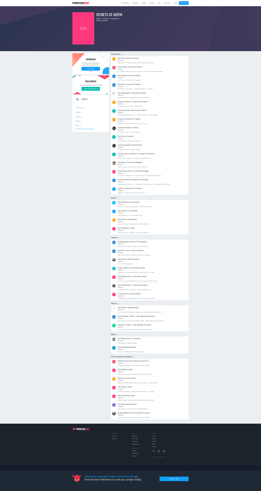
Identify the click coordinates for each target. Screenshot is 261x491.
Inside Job (151, 391)
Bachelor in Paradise (124, 391)
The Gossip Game (139, 352)
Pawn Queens (122, 409)
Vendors (151, 3)
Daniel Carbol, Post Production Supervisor (133, 361)
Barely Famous (139, 175)
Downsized (121, 123)
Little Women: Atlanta (137, 255)
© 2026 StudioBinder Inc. (159, 457)
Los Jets (132, 132)
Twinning (150, 89)
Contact (154, 447)
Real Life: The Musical (142, 233)
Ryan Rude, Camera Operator (128, 259)
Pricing (154, 436)
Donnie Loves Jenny (132, 246)
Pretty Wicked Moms (157, 71)
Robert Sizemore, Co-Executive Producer (133, 102)
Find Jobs (135, 3)
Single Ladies (121, 158)
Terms (154, 439)
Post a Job (167, 3)
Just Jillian (130, 264)
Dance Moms (121, 321)
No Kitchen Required (145, 207)
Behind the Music (123, 141)
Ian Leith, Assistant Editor (127, 404)
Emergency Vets (133, 224)
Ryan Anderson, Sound (126, 228)
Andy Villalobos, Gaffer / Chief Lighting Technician (136, 316)
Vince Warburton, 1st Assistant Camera (132, 276)
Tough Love (137, 141)
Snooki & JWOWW (128, 352)
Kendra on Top (122, 207)
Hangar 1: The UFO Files (125, 329)
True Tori (130, 106)
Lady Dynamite (122, 343)
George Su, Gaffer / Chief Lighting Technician (134, 325)
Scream (120, 352)
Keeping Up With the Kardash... (126, 115)
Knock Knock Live (143, 246)
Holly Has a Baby (146, 374)
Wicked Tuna (121, 272)
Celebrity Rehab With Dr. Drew (143, 158)
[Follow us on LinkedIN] (164, 451)
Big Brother (151, 400)
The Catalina (135, 365)
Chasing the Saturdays (124, 365)
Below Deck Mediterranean (125, 383)
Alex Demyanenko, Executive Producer (132, 93)
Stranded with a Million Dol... (126, 184)
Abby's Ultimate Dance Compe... (155, 321)
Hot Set (138, 132)
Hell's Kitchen (132, 290)
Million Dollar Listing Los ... (142, 383)
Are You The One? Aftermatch (126, 312)
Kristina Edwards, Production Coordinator (133, 180)
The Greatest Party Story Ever (143, 184)
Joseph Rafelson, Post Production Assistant (134, 413)
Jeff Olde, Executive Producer (128, 58)
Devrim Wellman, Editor (126, 396)
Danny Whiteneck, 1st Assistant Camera (133, 285)
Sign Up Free (183, 3)
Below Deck (154, 383)
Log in (175, 3)
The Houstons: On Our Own (142, 71)
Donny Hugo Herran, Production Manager (133, 171)
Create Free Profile (91, 89)
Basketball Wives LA (148, 63)
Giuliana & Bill (138, 106)
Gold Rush (132, 233)
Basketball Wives (135, 97)
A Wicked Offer (122, 106)
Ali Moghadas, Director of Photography (132, 242)
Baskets (135, 343)
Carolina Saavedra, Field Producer (130, 145)
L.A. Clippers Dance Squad (125, 71)
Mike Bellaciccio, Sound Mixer (129, 202)
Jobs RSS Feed (136, 444)
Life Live (120, 264)
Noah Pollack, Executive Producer (130, 67)
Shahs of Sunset (153, 115)
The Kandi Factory (123, 233)
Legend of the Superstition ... (139, 391)
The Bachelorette (123, 290)
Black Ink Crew (122, 63)
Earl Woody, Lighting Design (128, 307)
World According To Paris (132, 123)
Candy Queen (149, 329)
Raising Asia (139, 312)
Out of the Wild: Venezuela (131, 281)
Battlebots (121, 193)
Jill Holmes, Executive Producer (129, 84)
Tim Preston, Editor (125, 387)
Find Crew (135, 439)
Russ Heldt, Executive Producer (129, 75)
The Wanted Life (122, 298)
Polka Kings (147, 255)
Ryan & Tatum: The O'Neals (146, 272)
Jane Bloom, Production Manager (130, 162)
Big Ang (131, 141)
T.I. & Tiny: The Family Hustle (153, 175)
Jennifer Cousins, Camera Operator (131, 250)
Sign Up (114, 439)
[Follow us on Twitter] (159, 451)
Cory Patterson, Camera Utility (129, 294)
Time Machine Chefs (136, 215)
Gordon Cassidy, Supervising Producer (132, 110)
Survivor (120, 281)
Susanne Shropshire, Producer (129, 119)
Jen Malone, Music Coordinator (129, 338)
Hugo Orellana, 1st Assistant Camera (131, 268)
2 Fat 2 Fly (129, 80)
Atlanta (129, 343)
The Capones (137, 80)
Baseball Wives (145, 97)
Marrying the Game (138, 329)
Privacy (154, 441)
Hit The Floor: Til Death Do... (126, 89)
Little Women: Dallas (123, 255)
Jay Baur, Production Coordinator (130, 188)
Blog (159, 3)
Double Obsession (144, 224)
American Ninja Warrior (144, 290)
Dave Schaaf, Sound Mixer (127, 219)
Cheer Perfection (122, 215)
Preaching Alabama (142, 115)
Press (153, 444)
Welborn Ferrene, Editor (127, 378)
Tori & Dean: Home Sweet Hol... (146, 298)
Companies (135, 453)
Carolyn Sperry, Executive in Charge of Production (136, 154)
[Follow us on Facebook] (153, 451)
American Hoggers (133, 207)
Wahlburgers (121, 246)
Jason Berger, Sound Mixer (128, 211)
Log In (114, 436)
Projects (134, 456)
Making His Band (142, 409)
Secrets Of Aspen (142, 167)
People (144, 3)
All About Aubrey (145, 365)
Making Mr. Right (129, 193)
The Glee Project (122, 167)
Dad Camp (144, 123)
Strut (124, 264)
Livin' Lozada (121, 80)
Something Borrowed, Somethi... (135, 321)
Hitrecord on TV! (122, 417)
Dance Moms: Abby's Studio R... (153, 312)
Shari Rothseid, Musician (127, 347)
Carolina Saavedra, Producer (128, 128)
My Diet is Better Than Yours (126, 400)
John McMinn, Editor (125, 370)
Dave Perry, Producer (126, 136)
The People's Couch (123, 132)
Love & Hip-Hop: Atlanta (134, 63)
